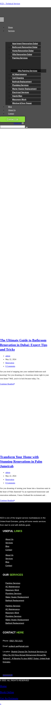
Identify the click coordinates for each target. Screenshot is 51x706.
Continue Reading (7, 384)
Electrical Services (20, 92)
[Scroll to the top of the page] (0, 704)
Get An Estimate (9, 698)
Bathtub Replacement (22, 82)
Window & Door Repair (22, 103)
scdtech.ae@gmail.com (19, 646)
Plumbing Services (20, 85)
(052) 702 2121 (16, 641)
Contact (11, 114)
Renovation (9, 363)
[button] (10, 20)
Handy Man (17, 96)
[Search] (27, 127)
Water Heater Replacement (24, 89)
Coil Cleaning (18, 78)
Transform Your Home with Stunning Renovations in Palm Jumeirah (21, 461)
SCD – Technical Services (10, 4)
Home (10, 27)
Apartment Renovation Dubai (25, 43)
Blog (10, 107)
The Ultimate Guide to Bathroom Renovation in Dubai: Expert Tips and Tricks (23, 344)
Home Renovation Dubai (22, 51)
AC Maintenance (19, 74)
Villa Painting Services (27, 71)
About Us (12, 110)
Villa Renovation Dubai (22, 54)
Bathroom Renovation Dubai (24, 47)
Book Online (7, 692)
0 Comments (10, 366)
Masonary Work (19, 99)
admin (7, 356)
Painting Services (20, 58)
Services (11, 31)
